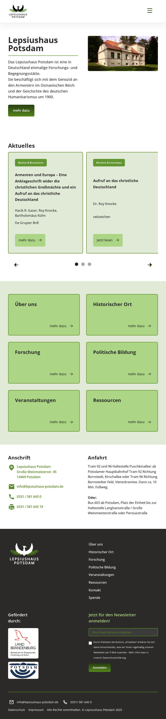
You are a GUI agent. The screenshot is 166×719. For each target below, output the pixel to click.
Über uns (96, 544)
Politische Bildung (102, 567)
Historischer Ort (101, 552)
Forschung (97, 559)
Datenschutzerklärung (114, 657)
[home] (18, 11)
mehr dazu (21, 110)
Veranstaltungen (101, 574)
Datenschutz (16, 710)
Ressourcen (98, 582)
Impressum (36, 710)
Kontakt (95, 590)
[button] (16, 264)
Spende (94, 597)
